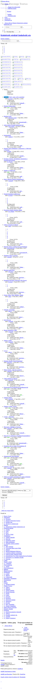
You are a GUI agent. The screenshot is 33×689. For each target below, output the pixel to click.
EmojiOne (22, 674)
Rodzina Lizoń (7, 116)
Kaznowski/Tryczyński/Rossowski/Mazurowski (16, 387)
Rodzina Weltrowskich (9, 106)
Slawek (21, 337)
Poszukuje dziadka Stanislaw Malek (13, 210)
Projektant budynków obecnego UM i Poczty (15, 280)
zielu (8, 107)
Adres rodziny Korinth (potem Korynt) (13, 125)
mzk (21, 191)
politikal (22, 306)
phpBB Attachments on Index (8, 671)
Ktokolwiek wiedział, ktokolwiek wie (16, 35)
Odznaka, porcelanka (9, 309)
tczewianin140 (10, 248)
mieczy (10, 311)
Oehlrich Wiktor (8, 397)
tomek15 (10, 137)
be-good (10, 98)
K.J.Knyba (10, 161)
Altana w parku (8, 340)
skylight (9, 151)
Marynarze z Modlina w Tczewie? (12, 427)
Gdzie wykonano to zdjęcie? (11, 224)
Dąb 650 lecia (7, 320)
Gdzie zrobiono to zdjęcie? (10, 378)
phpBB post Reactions (6, 674)
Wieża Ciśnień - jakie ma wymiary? (13, 370)
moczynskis (11, 126)
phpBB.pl (20, 668)
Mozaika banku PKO (9, 270)
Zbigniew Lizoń (12, 117)
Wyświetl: (4, 490)
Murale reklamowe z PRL (10, 330)
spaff (21, 145)
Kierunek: (4, 492)
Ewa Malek (11, 211)
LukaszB (22, 103)
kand (9, 226)
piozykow (10, 271)
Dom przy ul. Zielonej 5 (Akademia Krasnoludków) (17, 435)
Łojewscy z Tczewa (9, 466)
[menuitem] (13, 7)
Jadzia (9, 418)
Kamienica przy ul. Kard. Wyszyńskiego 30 (15, 446)
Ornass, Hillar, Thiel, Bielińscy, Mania (13, 295)
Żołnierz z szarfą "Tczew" (10, 406)
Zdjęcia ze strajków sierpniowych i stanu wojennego (17, 476)
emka (9, 296)
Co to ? (6, 350)
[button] (4, 53)
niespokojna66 (22, 122)
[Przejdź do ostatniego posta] (24, 103)
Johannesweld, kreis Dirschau (11, 456)
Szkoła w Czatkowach (9, 170)
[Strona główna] (16, 1)
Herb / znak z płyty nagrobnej (16, 97)
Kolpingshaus (7, 135)
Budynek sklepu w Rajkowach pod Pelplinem (15, 246)
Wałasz (21, 113)
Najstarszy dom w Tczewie (11, 255)
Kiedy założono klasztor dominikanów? (14, 179)
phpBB (2, 664)
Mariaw (21, 413)
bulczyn (22, 375)
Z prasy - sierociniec (9, 416)
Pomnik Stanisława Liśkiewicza (12, 194)
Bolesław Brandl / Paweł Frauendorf (13, 361)
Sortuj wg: (20, 490)
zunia (21, 243)
